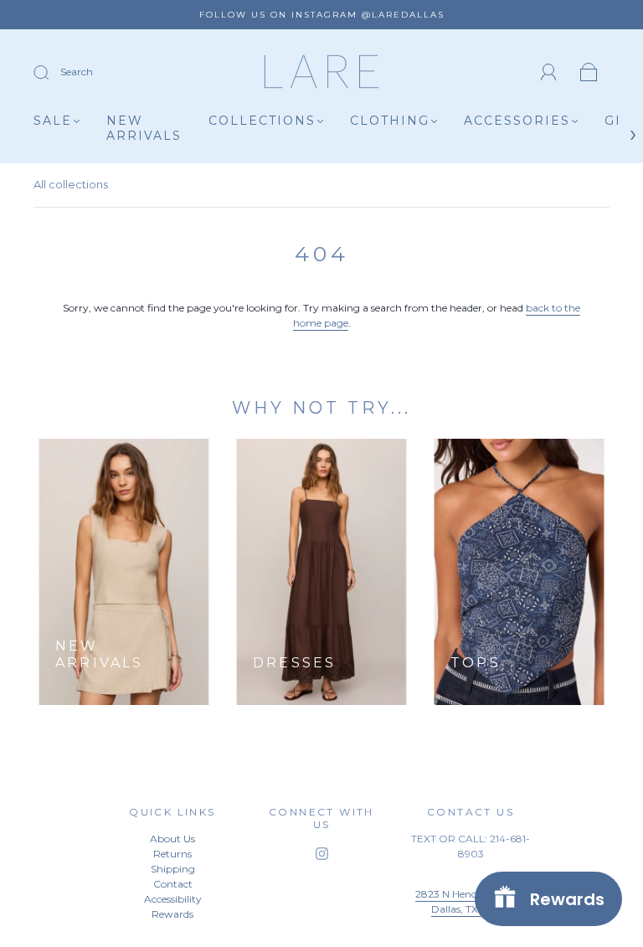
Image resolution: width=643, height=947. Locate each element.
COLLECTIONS (262, 121)
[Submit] (51, 72)
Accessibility (173, 899)
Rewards (172, 914)
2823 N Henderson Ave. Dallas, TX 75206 (471, 901)
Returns (172, 853)
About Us (172, 838)
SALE (52, 121)
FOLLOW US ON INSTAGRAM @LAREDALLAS (322, 14)
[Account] (548, 72)
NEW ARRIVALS (144, 128)
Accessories (517, 121)
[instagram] (321, 854)
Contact (173, 884)
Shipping (173, 868)
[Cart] (589, 73)
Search (76, 71)
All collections (70, 184)
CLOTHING (390, 121)
